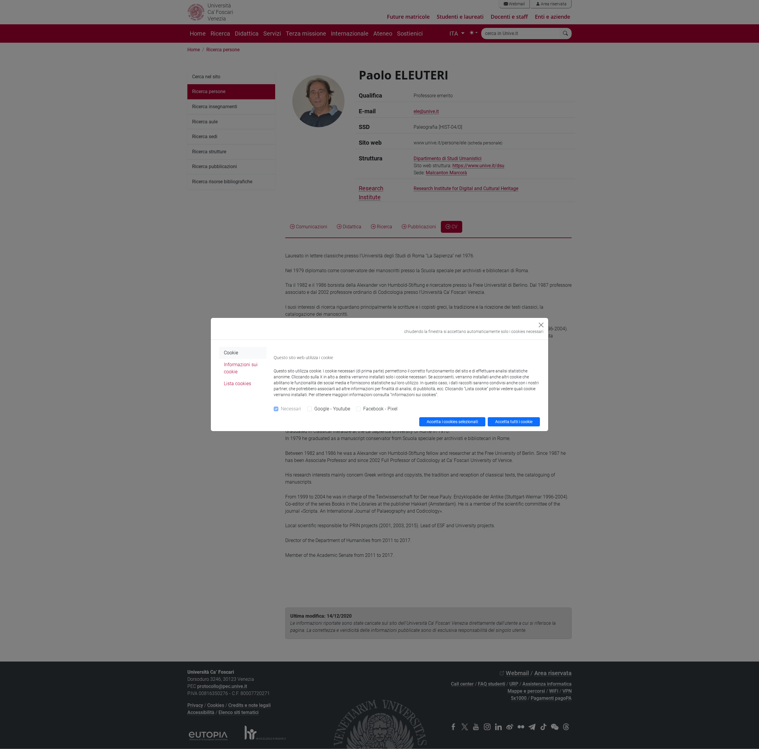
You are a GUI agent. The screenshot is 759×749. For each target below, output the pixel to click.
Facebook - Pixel (380, 409)
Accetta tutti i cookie (513, 421)
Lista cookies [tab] (237, 383)
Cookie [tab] (231, 353)
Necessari (291, 409)
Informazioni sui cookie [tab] (241, 368)
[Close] (541, 325)
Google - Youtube (332, 409)
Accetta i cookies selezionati (452, 421)
